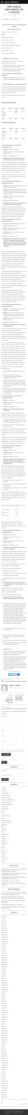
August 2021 (4, 1042)
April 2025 (3, 953)
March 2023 (3, 1003)
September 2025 (4, 941)
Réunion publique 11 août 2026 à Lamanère (10, 881)
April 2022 (3, 1026)
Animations (3, 788)
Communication (4, 806)
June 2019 (3, 1074)
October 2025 (4, 939)
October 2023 (4, 987)
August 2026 (4, 916)
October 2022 (4, 1014)
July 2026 (3, 918)
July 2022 (3, 1021)
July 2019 (3, 1072)
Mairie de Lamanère (17, 14)
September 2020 (4, 1067)
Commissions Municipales (6, 804)
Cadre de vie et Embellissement (8, 799)
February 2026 (4, 930)
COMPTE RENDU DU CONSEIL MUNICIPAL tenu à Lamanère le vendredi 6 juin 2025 (13, 897)
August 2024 (4, 966)
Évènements (3, 829)
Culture (3, 818)
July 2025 (3, 946)
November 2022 (4, 1012)
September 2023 (4, 989)
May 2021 (3, 1049)
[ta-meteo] (2, 1102)
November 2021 (4, 1035)
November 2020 (4, 1062)
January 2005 (4, 1097)
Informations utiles (5, 834)
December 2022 (4, 1010)
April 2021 (3, 1051)
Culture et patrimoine (5, 820)
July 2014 (3, 1092)
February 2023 (4, 1005)
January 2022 (4, 1033)
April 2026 (3, 925)
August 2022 (4, 1019)
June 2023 (3, 996)
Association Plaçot (5, 795)
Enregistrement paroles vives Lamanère (14, 904)
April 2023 (3, 1001)
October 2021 (4, 1037)
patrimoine (3, 838)
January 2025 (4, 957)
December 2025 (4, 934)
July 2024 (3, 969)
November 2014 (4, 1088)
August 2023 (4, 992)
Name (3, 729)
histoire (3, 831)
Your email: (3, 770)
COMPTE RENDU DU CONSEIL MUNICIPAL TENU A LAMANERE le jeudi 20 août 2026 (13, 870)
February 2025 (4, 955)
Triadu (2, 904)
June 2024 (3, 971)
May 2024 (3, 973)
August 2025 (4, 944)
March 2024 (3, 978)
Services (3, 850)
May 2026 (3, 923)
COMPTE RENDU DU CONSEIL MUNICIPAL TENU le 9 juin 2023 (19, 698)
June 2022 (3, 1024)
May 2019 (3, 1076)
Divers (2, 827)
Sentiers (3, 845)
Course (2, 811)
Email (3, 735)
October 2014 (4, 1090)
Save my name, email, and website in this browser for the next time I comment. (13, 750)
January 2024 (4, 980)
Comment (4, 716)
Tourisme (3, 854)
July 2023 (3, 994)
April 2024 (3, 976)
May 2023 (3, 998)
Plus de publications (15, 688)
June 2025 (3, 948)
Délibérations (4, 825)
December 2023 (4, 982)
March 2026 (3, 928)
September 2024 (4, 964)
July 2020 (3, 1069)
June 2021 (3, 1046)
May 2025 (3, 950)
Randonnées (3, 841)
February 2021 (4, 1056)
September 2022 (4, 1017)
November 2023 (4, 985)
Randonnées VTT (5, 843)
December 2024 (4, 960)
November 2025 (4, 937)
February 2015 (4, 1083)
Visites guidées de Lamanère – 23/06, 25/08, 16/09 (9, 701)
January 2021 (4, 1058)
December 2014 (4, 1085)
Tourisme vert (4, 857)
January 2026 (4, 932)
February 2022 (4, 1030)
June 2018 (3, 1078)
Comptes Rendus (6, 680)
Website (3, 742)
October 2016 (4, 1081)
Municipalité (12, 680)
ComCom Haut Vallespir (6, 802)
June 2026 (3, 921)
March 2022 (3, 1028)
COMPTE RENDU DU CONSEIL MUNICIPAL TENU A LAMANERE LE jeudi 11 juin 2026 (13, 877)
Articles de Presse (5, 793)
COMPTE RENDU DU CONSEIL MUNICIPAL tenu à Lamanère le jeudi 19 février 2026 (14, 893)
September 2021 (4, 1040)
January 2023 (4, 1008)
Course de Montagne (5, 815)
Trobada (3, 861)
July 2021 (3, 1044)
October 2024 (4, 962)
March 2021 (3, 1053)
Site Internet (4, 852)
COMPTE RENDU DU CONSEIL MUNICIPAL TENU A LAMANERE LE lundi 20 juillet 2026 (13, 874)
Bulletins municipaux (5, 797)
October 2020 (4, 1065)
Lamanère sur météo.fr (23, 1103)
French (18, 19)
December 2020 (4, 1060)
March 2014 (3, 1094)
